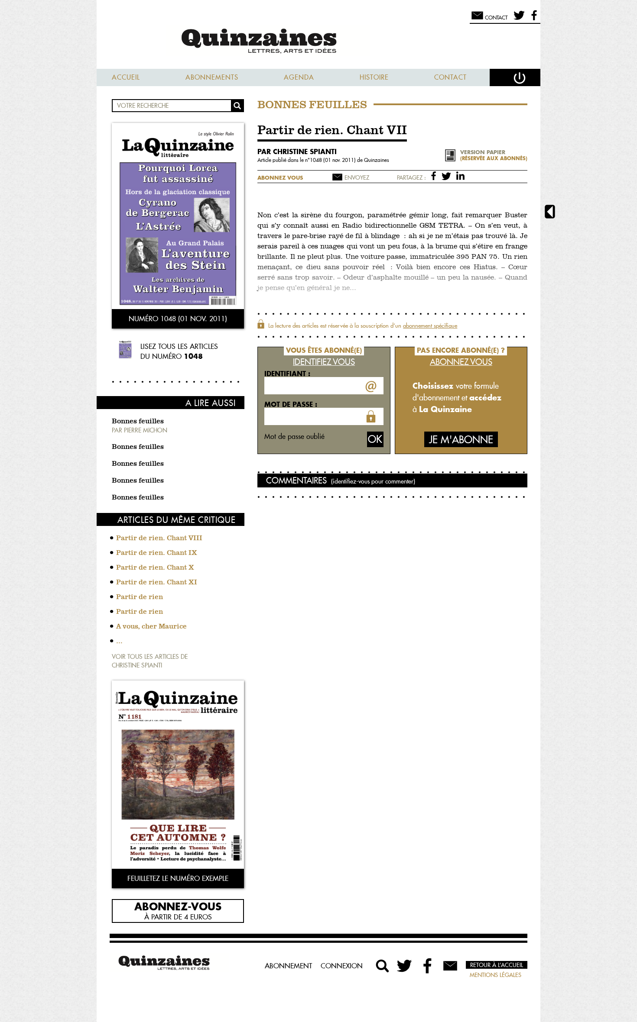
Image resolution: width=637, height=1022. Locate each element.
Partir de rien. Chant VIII (159, 538)
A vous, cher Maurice (151, 626)
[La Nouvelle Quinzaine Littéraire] (318, 42)
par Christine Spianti (297, 151)
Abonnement (288, 965)
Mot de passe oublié (294, 436)
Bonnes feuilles (138, 421)
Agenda (299, 77)
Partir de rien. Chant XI (156, 582)
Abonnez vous (280, 177)
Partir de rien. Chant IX (156, 553)
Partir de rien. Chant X (155, 567)
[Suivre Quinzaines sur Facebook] (428, 966)
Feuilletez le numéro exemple (177, 878)
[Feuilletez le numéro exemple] (178, 775)
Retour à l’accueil (496, 964)
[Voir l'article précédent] (550, 213)
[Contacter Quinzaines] (450, 966)
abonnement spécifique (430, 325)
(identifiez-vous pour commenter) (373, 481)
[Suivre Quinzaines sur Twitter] (405, 966)
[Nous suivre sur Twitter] (517, 19)
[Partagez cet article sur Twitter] (447, 175)
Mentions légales (495, 974)
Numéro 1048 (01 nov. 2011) (178, 318)
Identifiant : (287, 373)
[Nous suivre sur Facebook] (532, 19)
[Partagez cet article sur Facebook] (435, 175)
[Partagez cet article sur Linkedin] (460, 175)
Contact (450, 77)
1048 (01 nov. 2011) (333, 160)
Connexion (342, 965)
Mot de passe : (290, 404)
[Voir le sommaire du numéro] (178, 217)
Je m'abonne (461, 439)
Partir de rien (139, 597)
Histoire (374, 77)
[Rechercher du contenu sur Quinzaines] (383, 966)
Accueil (126, 77)
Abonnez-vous (177, 906)
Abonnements (211, 77)
